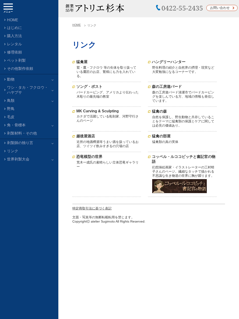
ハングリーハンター (169, 62)
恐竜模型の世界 (89, 157)
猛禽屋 (82, 62)
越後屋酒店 (85, 136)
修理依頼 (14, 52)
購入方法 (14, 36)
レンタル (14, 44)
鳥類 (10, 101)
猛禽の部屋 (161, 136)
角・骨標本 (16, 125)
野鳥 (10, 109)
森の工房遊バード (167, 87)
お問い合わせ (220, 8)
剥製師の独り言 (20, 143)
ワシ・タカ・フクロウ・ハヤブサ (27, 89)
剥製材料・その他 (22, 133)
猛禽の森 (159, 111)
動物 (10, 79)
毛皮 (10, 117)
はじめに (14, 28)
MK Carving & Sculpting (97, 111)
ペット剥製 (16, 60)
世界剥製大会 (18, 159)
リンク (12, 151)
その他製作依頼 (20, 69)
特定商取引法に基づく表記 (92, 208)
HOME (12, 20)
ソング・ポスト (89, 87)
